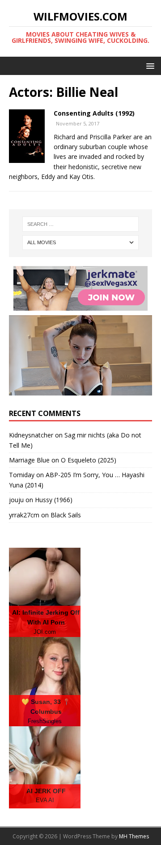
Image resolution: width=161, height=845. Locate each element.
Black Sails (66, 515)
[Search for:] (80, 224)
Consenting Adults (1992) (94, 113)
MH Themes (134, 836)
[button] (149, 65)
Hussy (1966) (53, 499)
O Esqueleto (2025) (88, 460)
